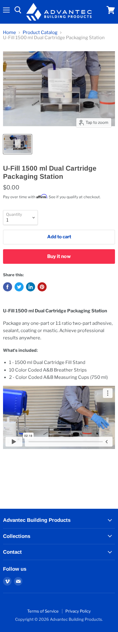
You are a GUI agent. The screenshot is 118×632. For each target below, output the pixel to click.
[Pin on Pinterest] (42, 286)
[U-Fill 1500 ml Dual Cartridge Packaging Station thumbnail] (17, 144)
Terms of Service (43, 611)
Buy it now (59, 256)
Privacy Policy (78, 611)
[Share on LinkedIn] (30, 286)
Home (9, 32)
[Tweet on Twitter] (19, 286)
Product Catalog (40, 32)
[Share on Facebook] (7, 286)
